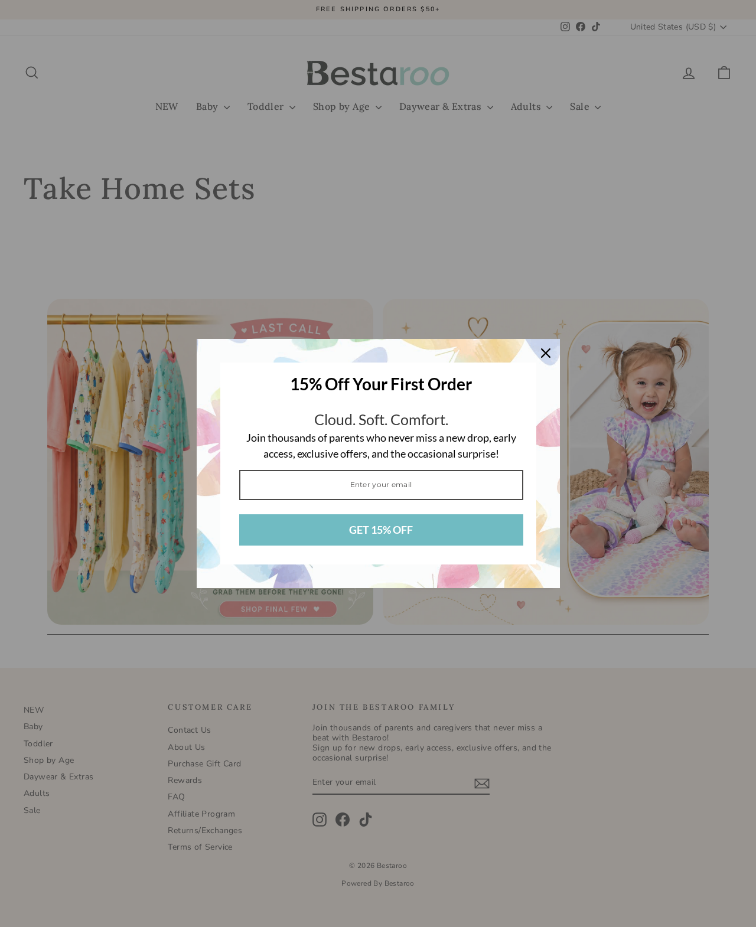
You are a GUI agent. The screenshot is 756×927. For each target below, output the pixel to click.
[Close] (546, 353)
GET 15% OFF (381, 529)
